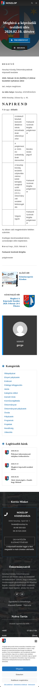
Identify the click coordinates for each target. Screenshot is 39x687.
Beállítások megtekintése (19, 680)
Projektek (8, 424)
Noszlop (11, 3)
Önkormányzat (21, 40)
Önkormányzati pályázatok (15, 409)
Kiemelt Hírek (9, 397)
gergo (20, 345)
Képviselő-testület (15, 605)
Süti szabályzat (8, 684)
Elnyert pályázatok (12, 377)
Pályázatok (8, 417)
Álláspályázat (9, 373)
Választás (8, 432)
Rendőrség (8, 428)
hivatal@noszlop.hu (19, 524)
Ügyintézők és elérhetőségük (19, 602)
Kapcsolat (27, 605)
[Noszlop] (3, 3)
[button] (36, 641)
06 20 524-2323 (19, 531)
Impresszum (31, 684)
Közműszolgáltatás (12, 401)
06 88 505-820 (20, 528)
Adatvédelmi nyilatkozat (20, 684)
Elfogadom (19, 669)
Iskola (6, 389)
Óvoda (7, 413)
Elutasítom (19, 674)
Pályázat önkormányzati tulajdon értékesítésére (21, 455)
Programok (8, 420)
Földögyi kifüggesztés (13, 385)
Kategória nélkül (11, 393)
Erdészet (8, 381)
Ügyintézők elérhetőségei (19, 541)
